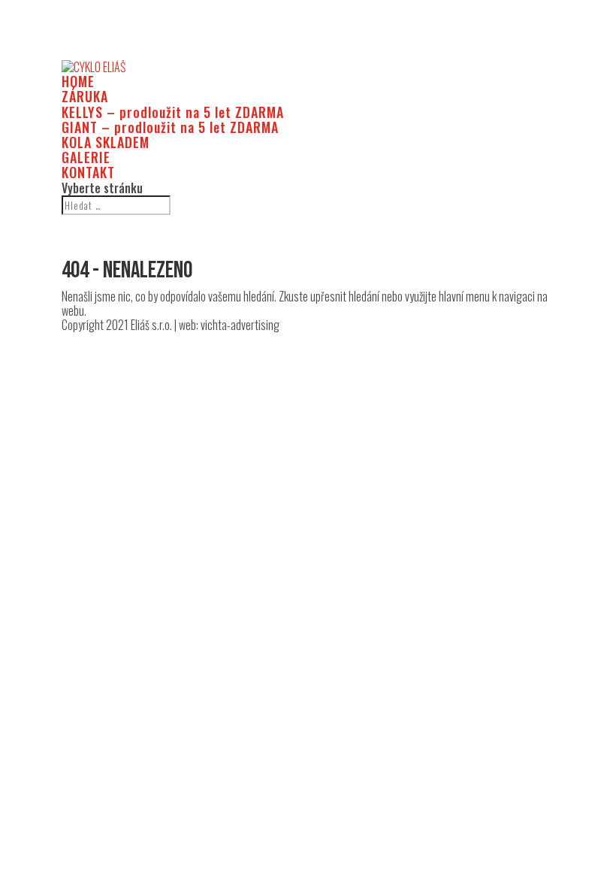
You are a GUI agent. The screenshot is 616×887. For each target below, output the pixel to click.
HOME (78, 81)
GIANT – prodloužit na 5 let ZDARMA (170, 127)
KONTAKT (88, 172)
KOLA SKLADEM (105, 142)
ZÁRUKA (85, 96)
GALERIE (86, 157)
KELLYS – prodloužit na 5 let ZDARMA (173, 112)
